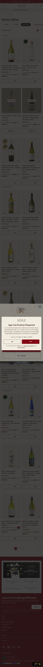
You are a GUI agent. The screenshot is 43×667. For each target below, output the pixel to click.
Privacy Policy (21, 347)
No (12, 341)
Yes (31, 341)
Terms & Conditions (29, 345)
